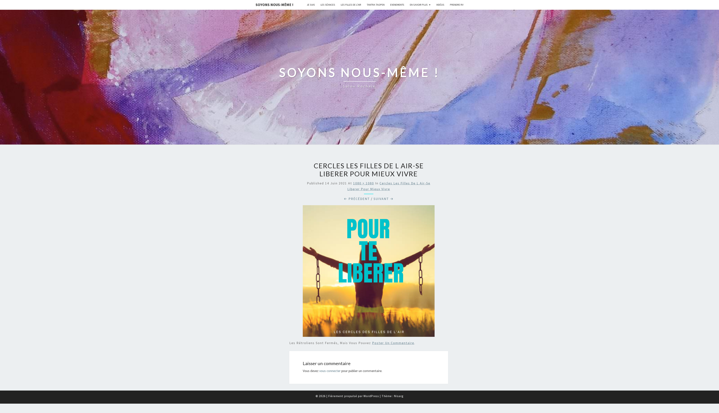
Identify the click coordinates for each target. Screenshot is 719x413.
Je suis (311, 4)
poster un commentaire (393, 343)
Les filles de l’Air (351, 4)
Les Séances (328, 4)
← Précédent (357, 199)
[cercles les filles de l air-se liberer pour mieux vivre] (369, 272)
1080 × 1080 (363, 183)
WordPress (371, 396)
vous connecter (330, 371)
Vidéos (440, 4)
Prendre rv (456, 4)
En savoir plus (419, 4)
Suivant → (384, 199)
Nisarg (399, 396)
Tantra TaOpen (376, 4)
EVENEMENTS (397, 4)
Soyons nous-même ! (274, 4)
